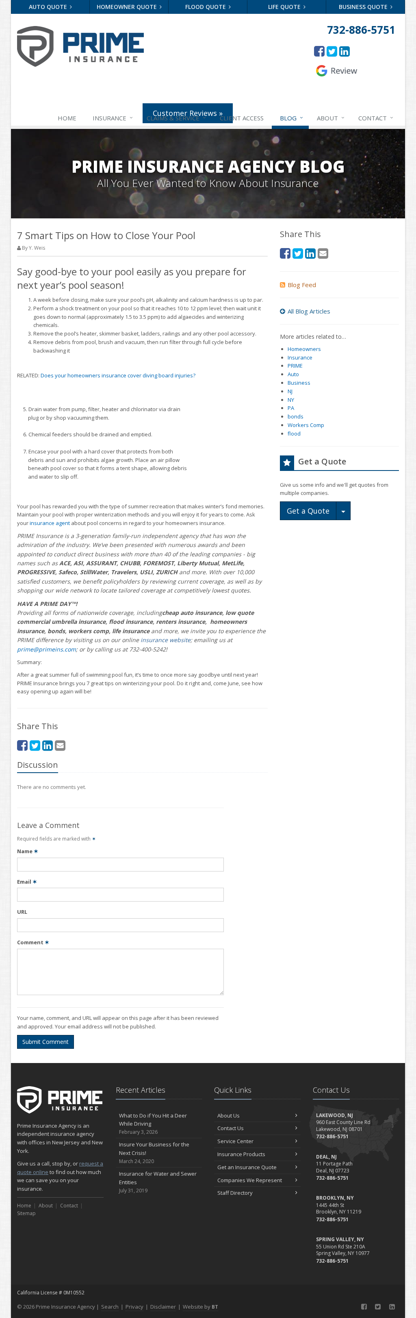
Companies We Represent (249, 1180)
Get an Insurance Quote (247, 1167)
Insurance (113, 117)
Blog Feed (302, 285)
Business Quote (364, 7)
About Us (228, 1115)
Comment (33, 942)
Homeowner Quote (127, 7)
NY (291, 399)
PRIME (295, 365)
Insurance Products (241, 1154)
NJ (290, 391)
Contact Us (230, 1128)
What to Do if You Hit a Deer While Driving (153, 1124)
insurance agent (50, 523)
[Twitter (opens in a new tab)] (332, 51)
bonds (295, 416)
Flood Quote (206, 7)
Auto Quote (49, 7)
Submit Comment (45, 1042)
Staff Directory (235, 1192)
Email (27, 881)
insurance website (166, 640)
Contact (375, 117)
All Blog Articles (309, 311)
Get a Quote (308, 511)
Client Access (242, 118)
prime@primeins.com (46, 649)
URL (22, 911)
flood (294, 433)
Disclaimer (163, 1306)
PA (291, 408)
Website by (200, 1306)
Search (110, 1306)
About (330, 117)
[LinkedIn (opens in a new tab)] (344, 51)
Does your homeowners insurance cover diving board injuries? (118, 375)
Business (299, 382)
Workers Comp (306, 425)
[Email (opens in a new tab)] (60, 745)
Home (67, 118)
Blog (291, 117)
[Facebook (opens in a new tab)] (319, 51)
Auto (293, 374)
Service (176, 117)
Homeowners (304, 349)
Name (27, 851)
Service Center (235, 1141)
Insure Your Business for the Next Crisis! (154, 1153)
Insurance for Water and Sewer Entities (158, 1182)
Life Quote (285, 7)
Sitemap (26, 1213)
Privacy (134, 1306)
